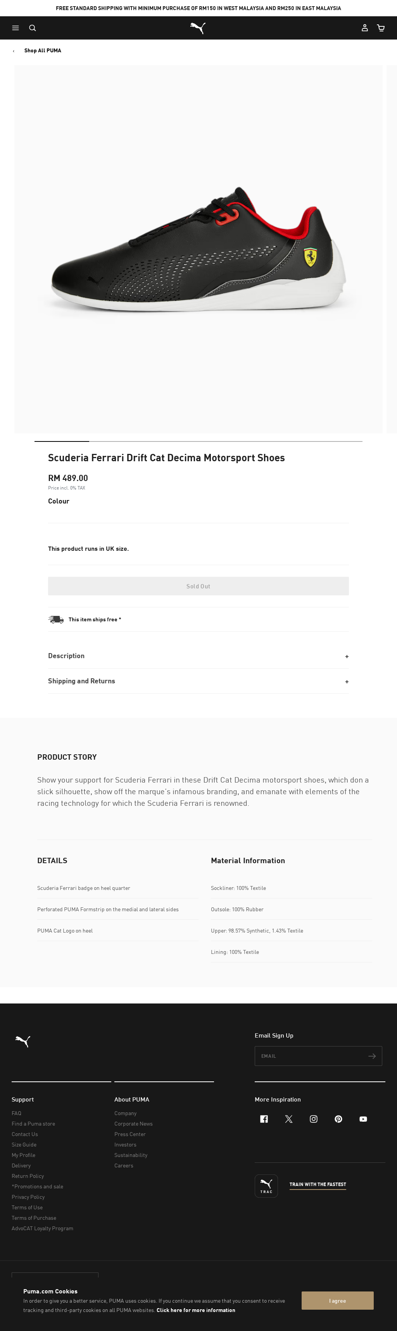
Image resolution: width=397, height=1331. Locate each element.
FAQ (16, 1113)
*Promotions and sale (37, 1186)
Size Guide (24, 1144)
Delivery (21, 1165)
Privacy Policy (28, 1196)
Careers (123, 1165)
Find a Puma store (33, 1123)
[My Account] (364, 28)
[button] (17, 28)
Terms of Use (27, 1207)
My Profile (23, 1155)
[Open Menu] (17, 28)
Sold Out (198, 586)
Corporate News (133, 1123)
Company (125, 1113)
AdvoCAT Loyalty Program (42, 1228)
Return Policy (28, 1175)
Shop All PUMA (42, 50)
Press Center (130, 1134)
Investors (125, 1144)
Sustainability (130, 1155)
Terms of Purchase (34, 1217)
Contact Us (25, 1134)
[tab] (62, 441)
